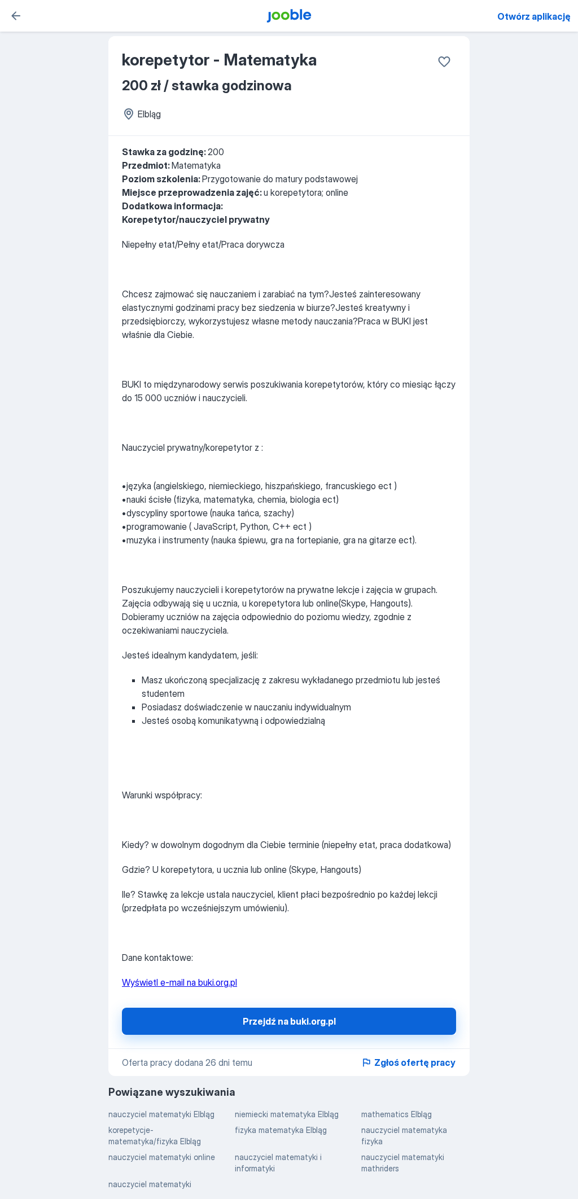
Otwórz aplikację (534, 16)
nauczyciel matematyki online (161, 1157)
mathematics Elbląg (396, 1114)
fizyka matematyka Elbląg (281, 1130)
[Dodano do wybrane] (444, 61)
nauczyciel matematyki (149, 1184)
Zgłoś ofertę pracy (415, 1062)
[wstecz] (16, 16)
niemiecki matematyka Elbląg (287, 1114)
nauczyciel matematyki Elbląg (161, 1114)
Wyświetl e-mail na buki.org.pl (179, 982)
